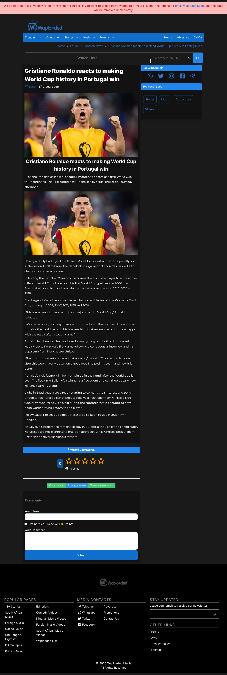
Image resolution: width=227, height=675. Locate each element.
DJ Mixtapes (13, 645)
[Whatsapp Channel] (150, 76)
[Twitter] (161, 76)
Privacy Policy (160, 643)
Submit (81, 555)
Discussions (183, 99)
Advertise (110, 606)
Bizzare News (14, 651)
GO (198, 58)
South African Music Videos (49, 633)
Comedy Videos (47, 612)
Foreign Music (14, 623)
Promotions (111, 612)
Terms (155, 631)
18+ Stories (12, 606)
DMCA (197, 37)
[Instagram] (171, 76)
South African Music (14, 614)
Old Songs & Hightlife (13, 637)
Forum (32, 86)
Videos (149, 109)
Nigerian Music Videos (51, 618)
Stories (150, 99)
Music (165, 99)
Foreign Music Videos (50, 624)
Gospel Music (14, 629)
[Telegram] (193, 76)
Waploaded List (46, 641)
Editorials (42, 606)
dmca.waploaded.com (190, 5)
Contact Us (111, 618)
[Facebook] (182, 76)
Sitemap (156, 649)
